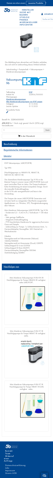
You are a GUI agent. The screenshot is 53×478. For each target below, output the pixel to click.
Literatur (7, 155)
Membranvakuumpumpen (16, 99)
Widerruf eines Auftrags (9, 458)
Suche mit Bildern (25, 13)
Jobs (7, 468)
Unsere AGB (11, 473)
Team (7, 453)
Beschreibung (10, 143)
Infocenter (26, 25)
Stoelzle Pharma (25, 18)
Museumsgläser (28, 22)
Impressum (10, 470)
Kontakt (9, 451)
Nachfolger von (11, 266)
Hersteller (28, 10)
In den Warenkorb (27, 136)
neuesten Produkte (35, 3)
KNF (30, 92)
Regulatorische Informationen (18, 149)
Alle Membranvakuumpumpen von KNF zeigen (24, 101)
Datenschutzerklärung (15, 465)
